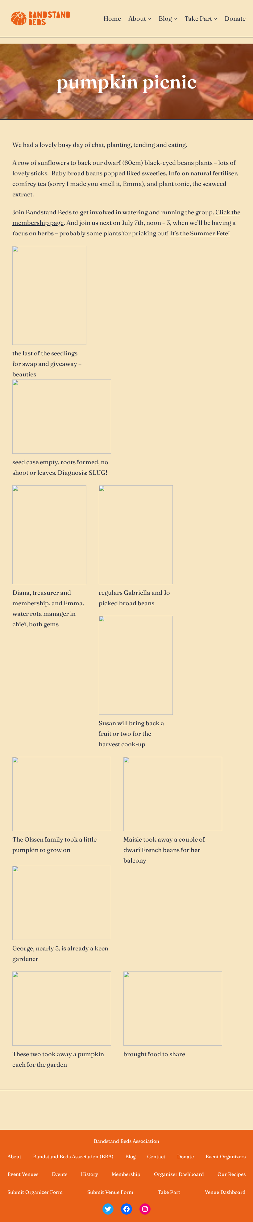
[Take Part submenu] (215, 18)
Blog (130, 1156)
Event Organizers (225, 1156)
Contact (156, 1156)
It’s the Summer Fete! (200, 233)
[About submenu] (149, 18)
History (89, 1174)
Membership (126, 1174)
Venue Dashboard (225, 1192)
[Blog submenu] (175, 18)
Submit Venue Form (110, 1192)
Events (59, 1174)
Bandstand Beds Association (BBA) (73, 1156)
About (14, 1156)
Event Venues (22, 1174)
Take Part (169, 1192)
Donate (185, 1156)
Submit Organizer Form (35, 1192)
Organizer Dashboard (179, 1174)
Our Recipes (232, 1174)
